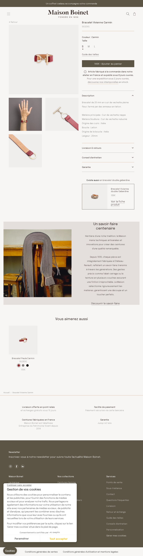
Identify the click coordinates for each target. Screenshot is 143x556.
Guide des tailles (114, 517)
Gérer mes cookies (116, 535)
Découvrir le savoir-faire (105, 303)
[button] (127, 13)
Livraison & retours (91, 147)
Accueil (6, 392)
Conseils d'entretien (116, 523)
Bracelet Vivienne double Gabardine (120, 190)
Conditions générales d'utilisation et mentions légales (90, 551)
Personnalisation (115, 529)
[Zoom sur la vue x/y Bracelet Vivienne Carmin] (43, 59)
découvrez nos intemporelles (103, 82)
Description (88, 95)
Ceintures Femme (67, 482)
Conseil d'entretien (91, 157)
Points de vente (114, 482)
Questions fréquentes (117, 500)
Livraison (110, 506)
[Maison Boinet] (68, 14)
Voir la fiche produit (118, 203)
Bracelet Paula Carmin (23, 358)
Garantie (86, 167)
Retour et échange (116, 511)
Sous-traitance (114, 488)
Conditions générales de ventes (41, 551)
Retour (14, 22)
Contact (110, 494)
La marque (14, 482)
